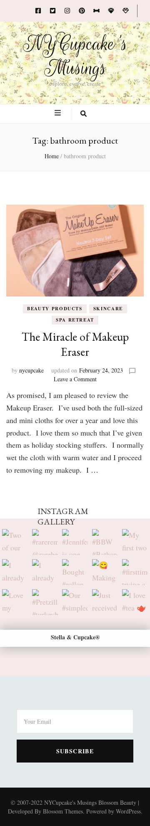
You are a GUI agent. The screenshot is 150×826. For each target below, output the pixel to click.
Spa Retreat (75, 320)
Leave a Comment (75, 379)
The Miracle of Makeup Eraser (75, 344)
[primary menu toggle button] (59, 113)
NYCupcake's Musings (75, 55)
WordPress (128, 811)
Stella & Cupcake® (75, 637)
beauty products (54, 308)
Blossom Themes (63, 811)
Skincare (108, 308)
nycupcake (31, 370)
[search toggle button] (83, 114)
